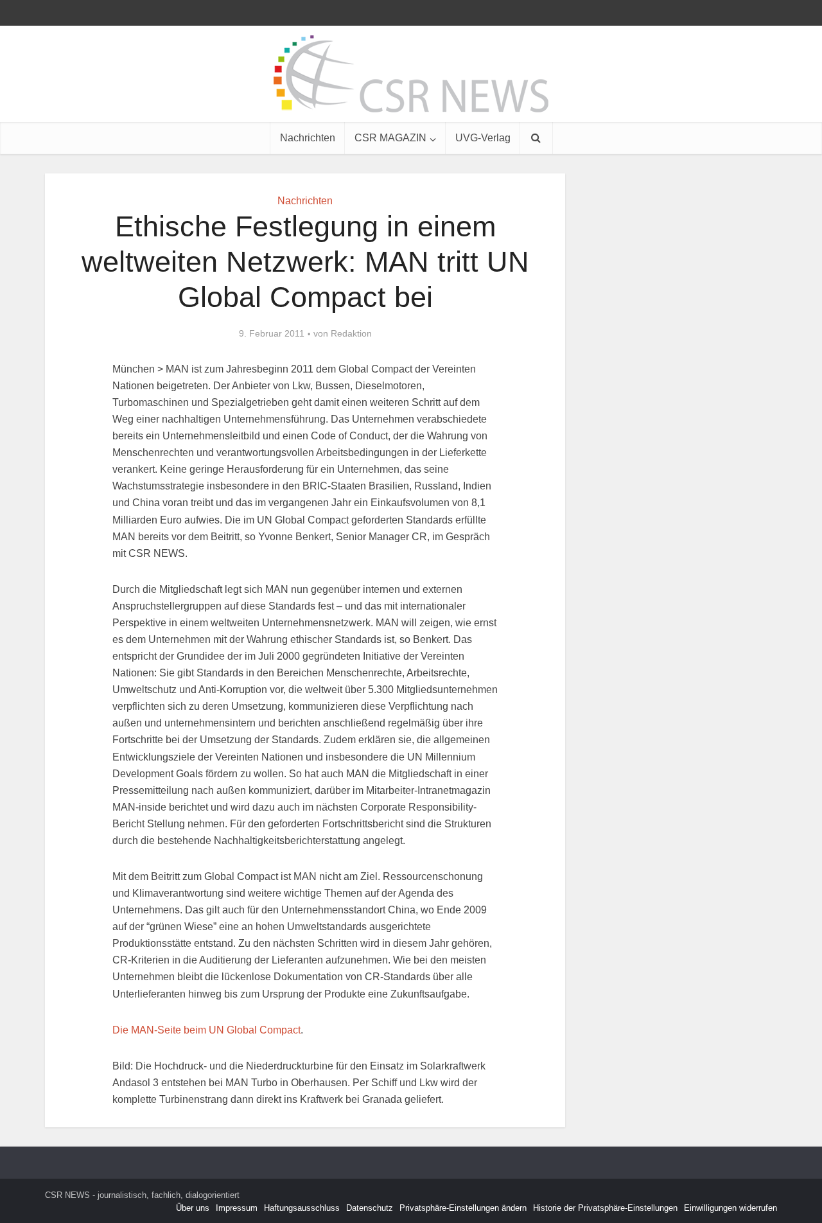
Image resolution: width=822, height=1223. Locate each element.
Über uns (192, 1208)
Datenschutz (369, 1208)
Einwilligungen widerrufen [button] (730, 1208)
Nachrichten (307, 137)
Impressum (237, 1208)
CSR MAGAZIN (390, 137)
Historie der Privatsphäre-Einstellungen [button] (605, 1208)
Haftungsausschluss (302, 1208)
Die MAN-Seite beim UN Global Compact (206, 1030)
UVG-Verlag (483, 137)
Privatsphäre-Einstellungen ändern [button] (463, 1208)
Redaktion (351, 333)
